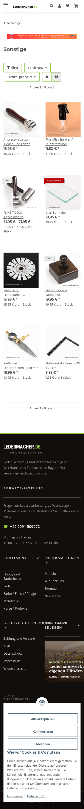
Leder (7, 586)
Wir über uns (54, 581)
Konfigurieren (43, 731)
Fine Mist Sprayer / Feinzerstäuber (59, 141)
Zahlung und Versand (19, 638)
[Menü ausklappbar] (5, 2)
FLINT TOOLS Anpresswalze (13, 214)
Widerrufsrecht (14, 668)
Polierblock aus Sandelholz (56, 292)
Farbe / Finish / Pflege (19, 593)
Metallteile (11, 601)
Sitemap (51, 588)
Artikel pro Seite (21, 77)
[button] (53, 6)
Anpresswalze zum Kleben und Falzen (17, 141)
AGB (6, 646)
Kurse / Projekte (15, 608)
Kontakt (50, 573)
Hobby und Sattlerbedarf (13, 576)
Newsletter (53, 596)
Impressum (15, 796)
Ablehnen (43, 744)
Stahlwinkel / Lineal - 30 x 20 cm (62, 365)
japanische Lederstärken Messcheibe (12, 292)
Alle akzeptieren (43, 719)
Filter (14, 68)
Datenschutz (36, 796)
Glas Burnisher (56, 212)
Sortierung (36, 68)
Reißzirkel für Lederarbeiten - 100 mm (20, 365)
